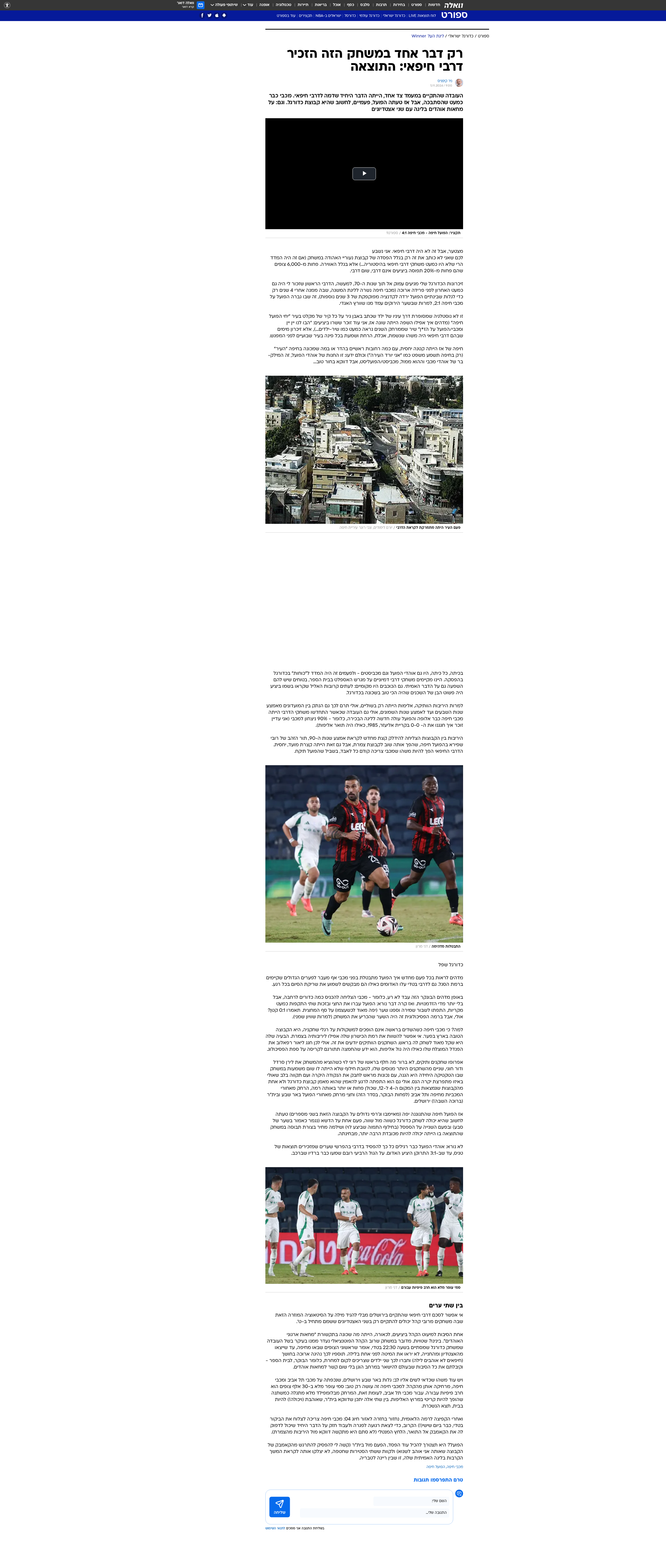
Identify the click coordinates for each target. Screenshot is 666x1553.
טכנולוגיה (283, 5)
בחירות (399, 5)
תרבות (381, 5)
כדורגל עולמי (369, 16)
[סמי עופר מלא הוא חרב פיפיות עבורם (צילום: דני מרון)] (364, 1229)
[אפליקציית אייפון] (217, 15)
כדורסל (350, 16)
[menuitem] (431, 5)
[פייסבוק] (202, 15)
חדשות (434, 5)
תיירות (303, 5)
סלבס (365, 5)
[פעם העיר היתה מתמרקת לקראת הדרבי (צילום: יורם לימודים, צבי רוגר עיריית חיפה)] (364, 454)
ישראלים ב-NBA (328, 16)
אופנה (264, 5)
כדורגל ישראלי (394, 16)
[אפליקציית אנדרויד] (224, 15)
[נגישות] (7, 5)
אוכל (337, 5)
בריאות (321, 5)
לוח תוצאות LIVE (422, 16)
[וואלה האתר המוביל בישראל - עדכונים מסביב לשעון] (453, 5)
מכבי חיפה (455, 1467)
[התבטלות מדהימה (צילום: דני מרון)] (364, 858)
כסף (350, 5)
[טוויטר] (209, 15)
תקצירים (305, 16)
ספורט (416, 5)
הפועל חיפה (435, 1467)
